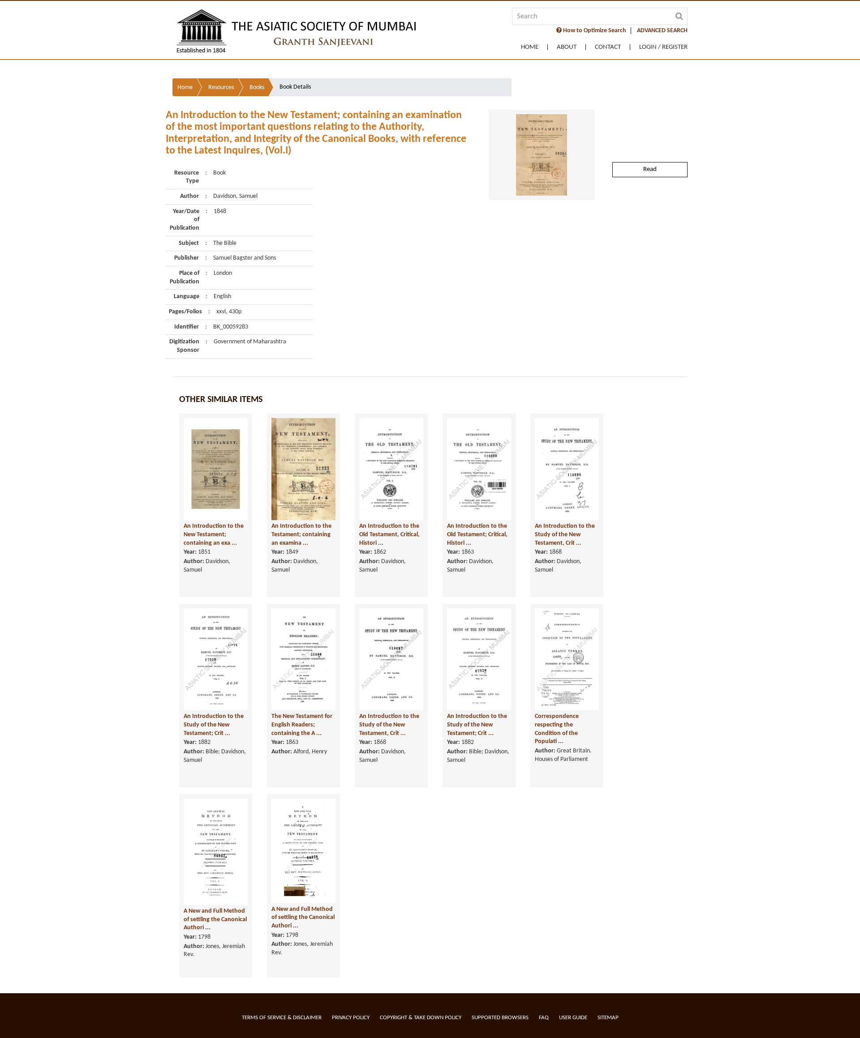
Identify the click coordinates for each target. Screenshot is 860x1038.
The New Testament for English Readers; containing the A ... (301, 724)
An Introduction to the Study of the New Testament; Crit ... (214, 724)
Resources (221, 87)
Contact (608, 47)
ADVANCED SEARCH (662, 30)
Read (650, 169)
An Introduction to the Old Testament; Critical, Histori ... (477, 534)
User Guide (573, 1018)
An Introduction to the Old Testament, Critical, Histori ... (389, 534)
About (566, 47)
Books (256, 87)
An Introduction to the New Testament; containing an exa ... (214, 534)
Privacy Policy (351, 1018)
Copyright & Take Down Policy (420, 1018)
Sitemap (608, 1018)
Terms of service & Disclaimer (282, 1018)
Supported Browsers (500, 1018)
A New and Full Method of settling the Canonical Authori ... (215, 919)
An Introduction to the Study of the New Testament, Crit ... (565, 534)
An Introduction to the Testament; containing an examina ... (301, 534)
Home (529, 47)
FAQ (544, 1018)
